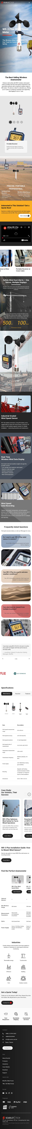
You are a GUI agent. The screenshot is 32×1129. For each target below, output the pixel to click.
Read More (6, 860)
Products (5, 1061)
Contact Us (7, 1048)
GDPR (27, 1123)
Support (4, 1072)
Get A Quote (17, 891)
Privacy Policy (5, 1124)
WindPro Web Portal (8, 1081)
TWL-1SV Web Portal (8, 1083)
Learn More (7, 836)
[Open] (29, 2)
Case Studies (6, 1067)
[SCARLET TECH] (7, 2)
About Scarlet (6, 1058)
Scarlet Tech (22, 1123)
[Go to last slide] (2, 658)
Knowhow (5, 1070)
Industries (5, 1064)
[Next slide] (29, 658)
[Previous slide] (25, 794)
